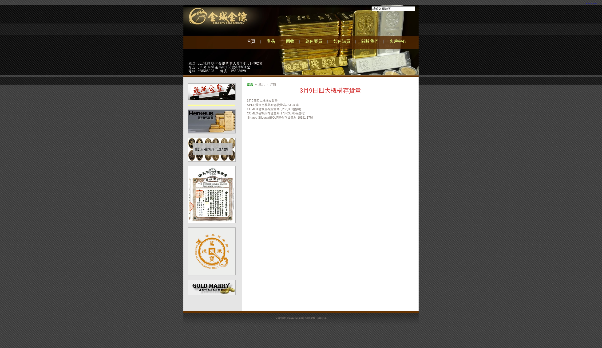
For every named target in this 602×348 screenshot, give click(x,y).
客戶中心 (397, 41)
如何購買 (341, 41)
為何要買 (313, 41)
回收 (290, 41)
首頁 (251, 41)
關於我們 (369, 41)
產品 (270, 41)
